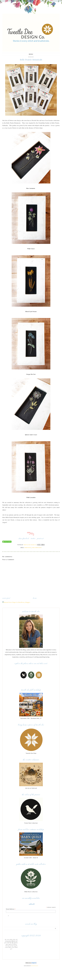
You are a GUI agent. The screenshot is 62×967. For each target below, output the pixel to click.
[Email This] (38, 545)
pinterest (40, 538)
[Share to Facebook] (42, 545)
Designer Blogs (34, 965)
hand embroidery (37, 547)
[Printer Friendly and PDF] (6, 542)
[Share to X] (41, 545)
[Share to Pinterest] (44, 545)
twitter (33, 538)
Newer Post (6, 598)
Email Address (10, 909)
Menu (31, 54)
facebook (26, 538)
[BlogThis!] (39, 545)
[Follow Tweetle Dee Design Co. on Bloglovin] (31, 963)
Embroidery (28, 547)
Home (35, 598)
